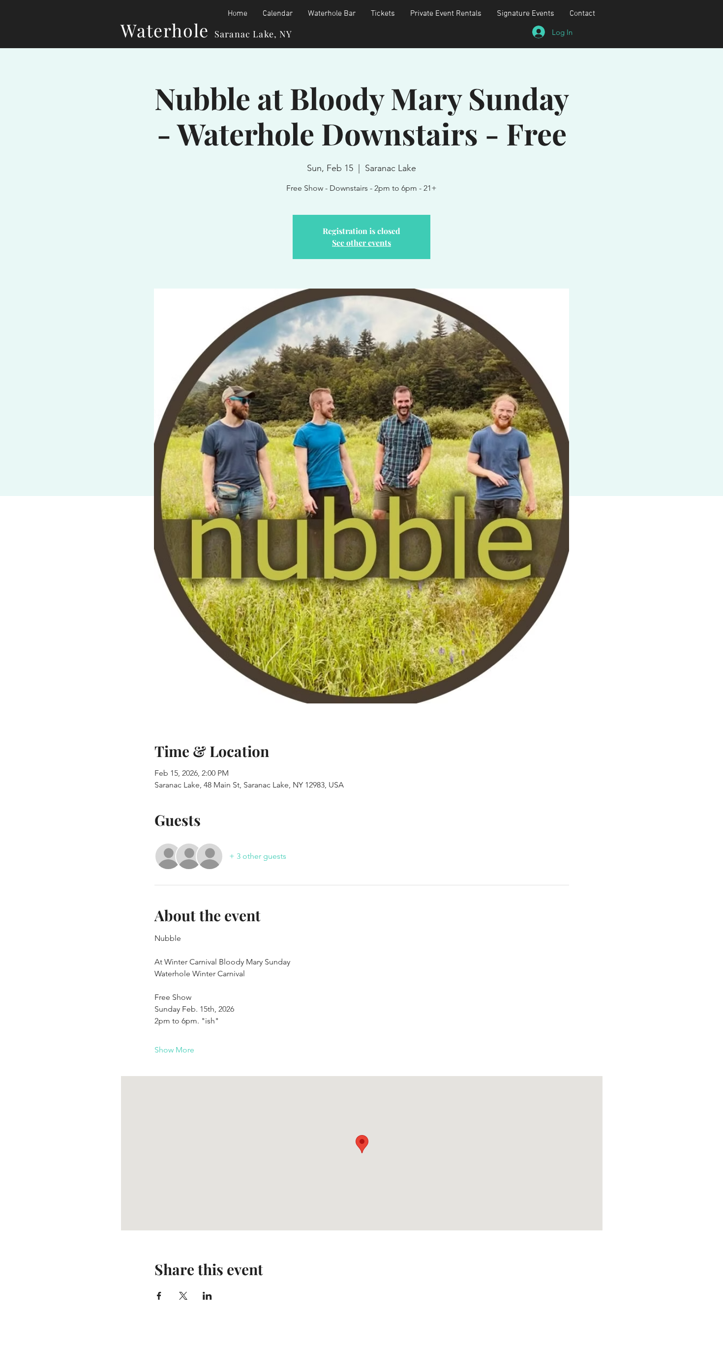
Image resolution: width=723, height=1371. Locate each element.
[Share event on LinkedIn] (207, 1296)
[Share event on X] (183, 1296)
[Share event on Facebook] (159, 1296)
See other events (361, 242)
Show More (174, 1049)
